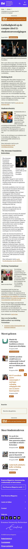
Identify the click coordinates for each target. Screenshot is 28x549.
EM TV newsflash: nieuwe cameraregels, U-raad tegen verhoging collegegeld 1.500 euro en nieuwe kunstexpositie (15, 383)
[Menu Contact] (25, 508)
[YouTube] (14, 517)
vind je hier (14, 314)
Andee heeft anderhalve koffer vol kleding (17, 466)
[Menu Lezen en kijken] (25, 502)
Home (2, 9)
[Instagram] (2, 517)
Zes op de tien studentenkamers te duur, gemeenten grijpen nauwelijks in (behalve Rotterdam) (17, 440)
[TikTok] (10, 517)
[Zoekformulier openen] (20, 3)
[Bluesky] (18, 517)
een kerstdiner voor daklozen (9, 296)
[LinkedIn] (6, 517)
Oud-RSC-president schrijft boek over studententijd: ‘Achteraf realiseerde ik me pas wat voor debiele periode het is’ (17, 362)
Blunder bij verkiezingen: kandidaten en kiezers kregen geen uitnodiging (17, 343)
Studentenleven (13, 37)
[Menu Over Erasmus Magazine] (25, 496)
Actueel (8, 9)
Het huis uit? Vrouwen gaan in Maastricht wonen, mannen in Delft (17, 455)
